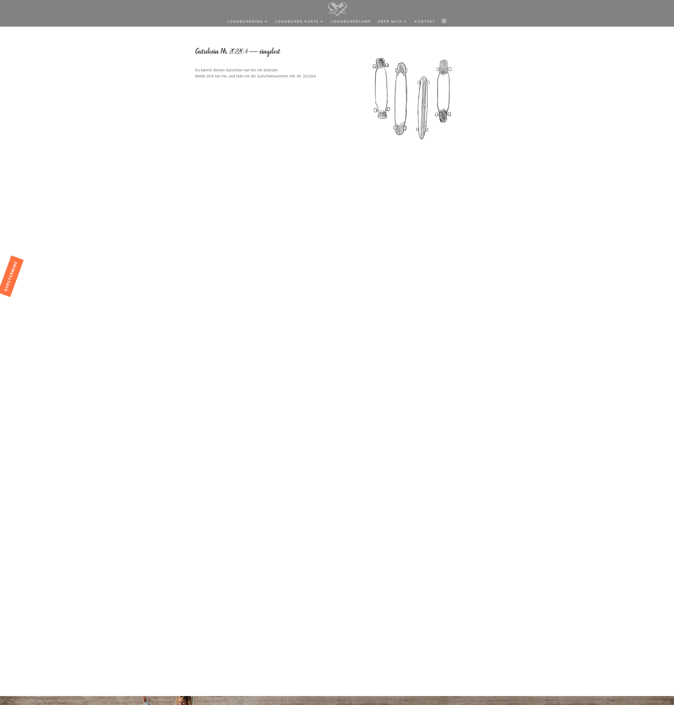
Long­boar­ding (245, 21)
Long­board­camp (351, 21)
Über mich (390, 21)
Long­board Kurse (297, 21)
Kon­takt (425, 21)
